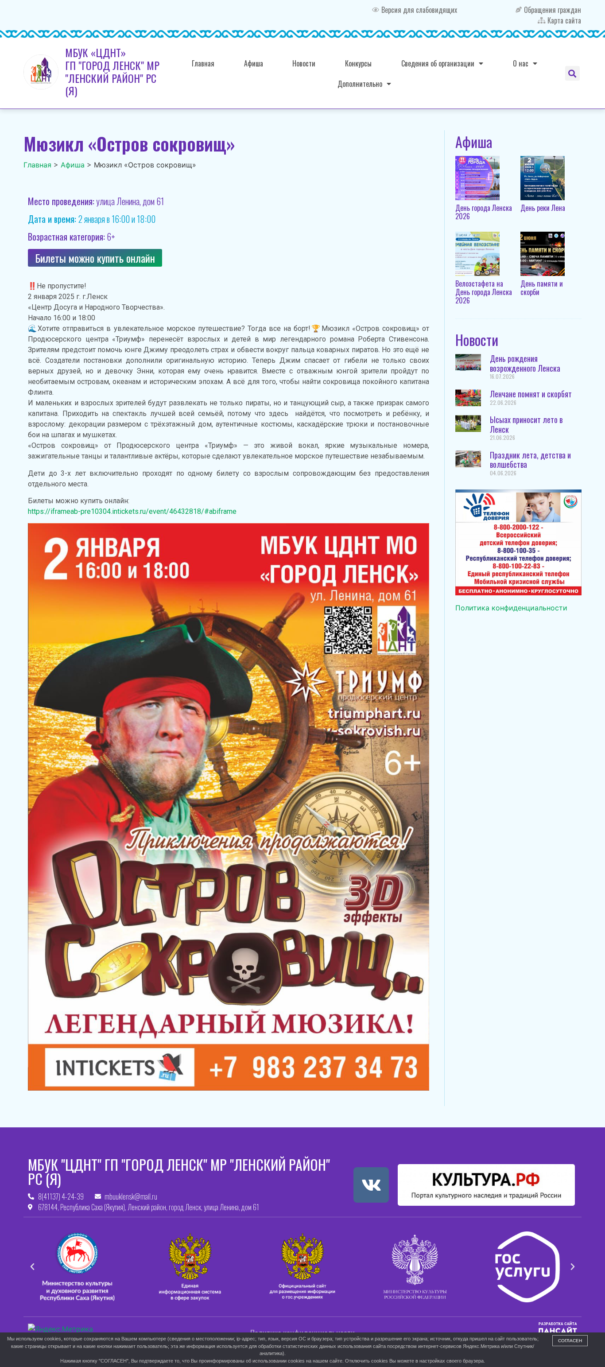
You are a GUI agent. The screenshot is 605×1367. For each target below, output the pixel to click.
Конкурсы (358, 63)
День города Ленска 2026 (483, 211)
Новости (303, 63)
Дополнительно (359, 83)
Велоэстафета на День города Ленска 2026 (483, 292)
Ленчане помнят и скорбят (531, 394)
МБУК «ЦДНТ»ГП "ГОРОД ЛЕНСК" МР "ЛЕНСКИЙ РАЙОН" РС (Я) (112, 71)
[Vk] (371, 1185)
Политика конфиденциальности (511, 607)
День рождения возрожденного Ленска (525, 363)
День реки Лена (542, 207)
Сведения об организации (437, 63)
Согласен (570, 1340)
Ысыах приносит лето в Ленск (526, 424)
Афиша (253, 63)
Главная (203, 63)
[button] (572, 73)
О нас (520, 63)
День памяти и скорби (541, 287)
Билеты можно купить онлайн (95, 258)
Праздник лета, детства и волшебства (530, 459)
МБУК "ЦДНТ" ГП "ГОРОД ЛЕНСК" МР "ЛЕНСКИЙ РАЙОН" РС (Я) (179, 1171)
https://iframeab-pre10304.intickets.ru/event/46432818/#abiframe (132, 511)
